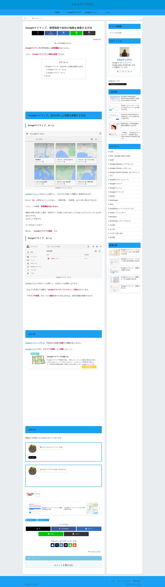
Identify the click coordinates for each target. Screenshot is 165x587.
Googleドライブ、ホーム (56, 73)
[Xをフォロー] (57, 545)
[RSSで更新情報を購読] (74, 545)
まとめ (48, 76)
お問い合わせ (137, 581)
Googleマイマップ (32, 194)
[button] (89, 33)
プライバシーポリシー (124, 581)
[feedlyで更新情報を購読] (128, 71)
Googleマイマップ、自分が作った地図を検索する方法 (64, 66)
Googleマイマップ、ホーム (57, 69)
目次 (61, 62)
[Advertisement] (63, 95)
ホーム (113, 581)
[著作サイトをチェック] (53, 545)
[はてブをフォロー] (61, 545)
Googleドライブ (31, 283)
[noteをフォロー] (66, 545)
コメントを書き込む (63, 565)
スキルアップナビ (124, 60)
